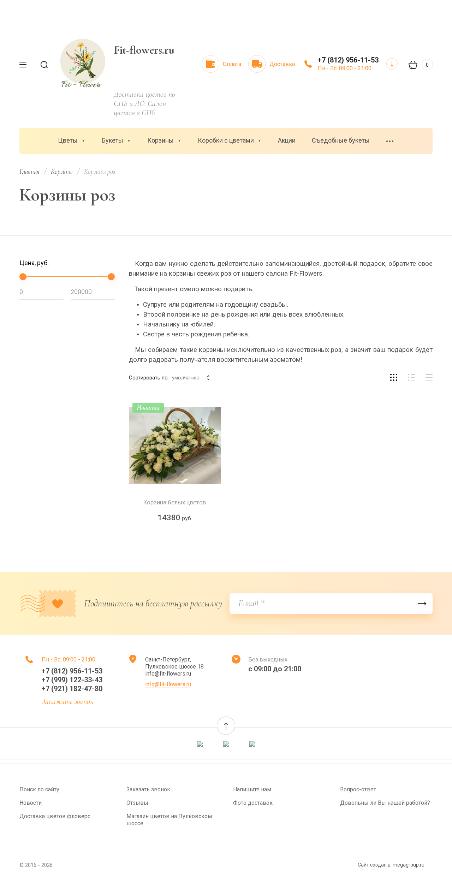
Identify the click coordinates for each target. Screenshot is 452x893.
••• (390, 141)
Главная (29, 171)
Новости (30, 802)
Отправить (422, 603)
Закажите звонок (68, 701)
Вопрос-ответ (358, 789)
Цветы (68, 140)
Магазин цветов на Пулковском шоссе (169, 820)
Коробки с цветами (226, 140)
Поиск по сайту (39, 789)
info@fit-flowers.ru (168, 684)
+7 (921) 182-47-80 (72, 688)
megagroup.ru (408, 865)
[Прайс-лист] (429, 377)
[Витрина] (394, 377)
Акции (287, 140)
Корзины (160, 140)
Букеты (112, 140)
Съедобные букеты (341, 140)
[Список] (411, 377)
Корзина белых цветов (174, 502)
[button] (226, 726)
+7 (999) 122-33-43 (72, 680)
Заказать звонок (148, 789)
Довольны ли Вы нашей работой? (385, 802)
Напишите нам (252, 789)
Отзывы (137, 802)
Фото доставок (253, 802)
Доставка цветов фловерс (54, 816)
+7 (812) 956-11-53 (348, 60)
